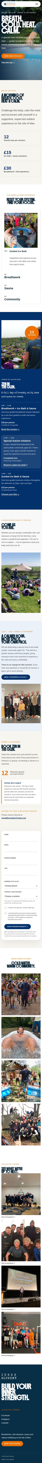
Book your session (12, 1443)
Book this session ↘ (10, 429)
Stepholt (11, 1459)
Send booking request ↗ (17, 926)
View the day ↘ (8, 63)
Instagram (5, 1419)
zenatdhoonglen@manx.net (13, 818)
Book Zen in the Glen (13, 56)
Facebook (5, 1415)
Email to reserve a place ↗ (15, 677)
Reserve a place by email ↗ (16, 465)
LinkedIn (5, 1423)
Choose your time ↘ (10, 494)
